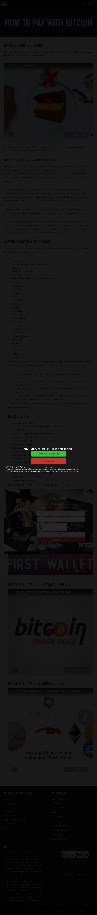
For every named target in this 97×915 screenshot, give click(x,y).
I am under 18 (48, 461)
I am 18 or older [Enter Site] (48, 454)
